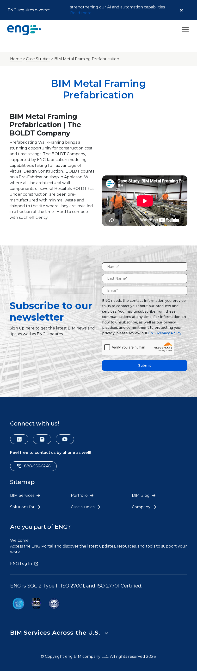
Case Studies (38, 59)
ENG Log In (21, 563)
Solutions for (23, 507)
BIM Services (22, 495)
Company (141, 507)
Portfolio (80, 495)
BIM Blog (141, 495)
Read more (81, 13)
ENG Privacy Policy (164, 333)
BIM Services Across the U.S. (55, 632)
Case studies (83, 507)
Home (16, 59)
